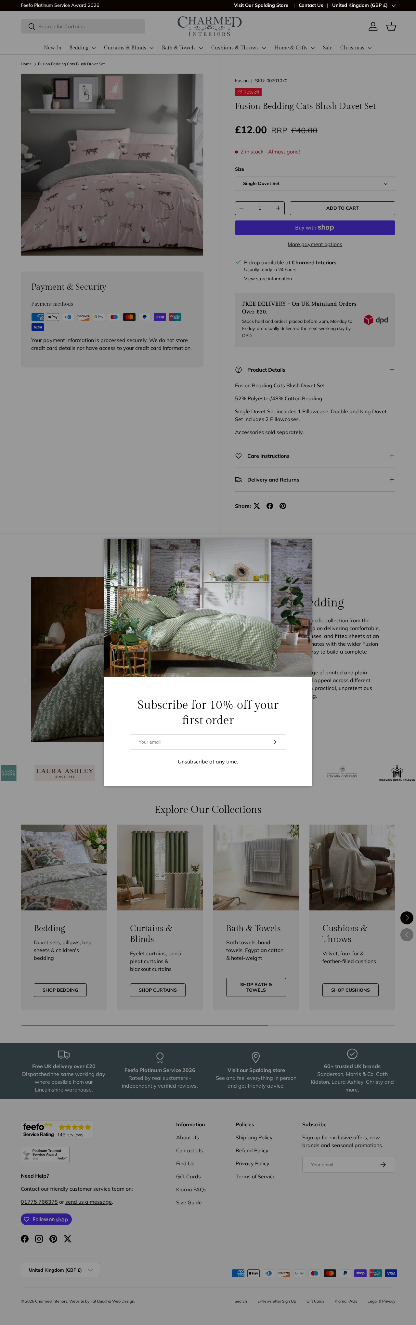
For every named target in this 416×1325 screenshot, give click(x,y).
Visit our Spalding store (72, 5)
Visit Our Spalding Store (262, 5)
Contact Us (311, 5)
